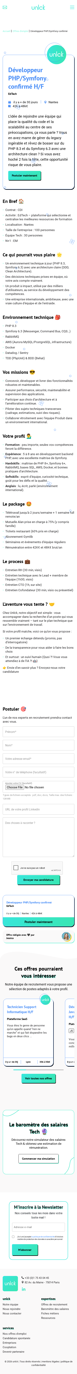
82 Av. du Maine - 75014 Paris (42, 1282)
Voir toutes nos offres (38, 1078)
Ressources (48, 1318)
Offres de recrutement (54, 1304)
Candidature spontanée (16, 1338)
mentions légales (50, 1361)
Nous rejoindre (11, 1309)
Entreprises (9, 1342)
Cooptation (9, 1347)
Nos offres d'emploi (15, 1333)
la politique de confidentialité (42, 1237)
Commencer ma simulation (38, 1158)
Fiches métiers (50, 1313)
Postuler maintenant (24, 175)
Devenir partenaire (13, 1351)
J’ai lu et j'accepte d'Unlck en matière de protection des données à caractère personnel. (40, 1238)
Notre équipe (10, 1304)
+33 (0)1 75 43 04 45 (37, 1278)
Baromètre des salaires (55, 1309)
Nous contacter (12, 1313)
